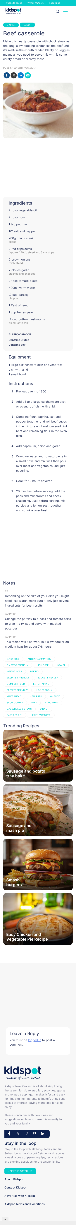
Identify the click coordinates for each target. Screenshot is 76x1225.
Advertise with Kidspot (19, 1195)
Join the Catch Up (20, 1171)
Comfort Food (16, 683)
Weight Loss (14, 671)
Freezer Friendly (17, 690)
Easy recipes (14, 715)
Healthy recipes (41, 715)
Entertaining (41, 683)
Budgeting (51, 702)
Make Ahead (14, 696)
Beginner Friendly (18, 677)
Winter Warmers (35, 2)
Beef (34, 702)
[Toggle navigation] (65, 11)
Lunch (27, 24)
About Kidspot (14, 1179)
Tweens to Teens (13, 2)
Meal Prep (36, 696)
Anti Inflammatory (39, 659)
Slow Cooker (15, 702)
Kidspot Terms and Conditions (24, 1204)
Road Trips (54, 2)
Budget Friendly (47, 677)
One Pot (55, 696)
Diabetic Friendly (17, 665)
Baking (34, 671)
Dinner (11, 24)
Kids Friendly (44, 690)
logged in (34, 1040)
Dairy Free (13, 659)
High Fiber (43, 665)
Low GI (61, 665)
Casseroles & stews (19, 708)
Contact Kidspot (15, 1187)
